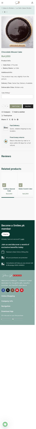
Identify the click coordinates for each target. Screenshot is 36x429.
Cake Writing (6, 93)
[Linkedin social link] (15, 119)
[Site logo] (17, 3)
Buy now (28, 106)
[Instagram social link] (12, 290)
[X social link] (9, 119)
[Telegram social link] (17, 119)
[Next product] (7, 12)
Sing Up (5, 234)
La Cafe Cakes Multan (23, 8)
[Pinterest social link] (12, 119)
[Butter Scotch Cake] (25, 180)
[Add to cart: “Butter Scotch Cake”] (20, 185)
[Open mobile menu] (2, 3)
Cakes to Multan (8, 8)
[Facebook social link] (7, 119)
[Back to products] (5, 12)
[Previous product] (2, 12)
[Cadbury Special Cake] (9, 180)
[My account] (32, 3)
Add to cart (15, 106)
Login (22, 239)
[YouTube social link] (17, 290)
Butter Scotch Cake (25, 189)
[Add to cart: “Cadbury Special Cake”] (4, 185)
